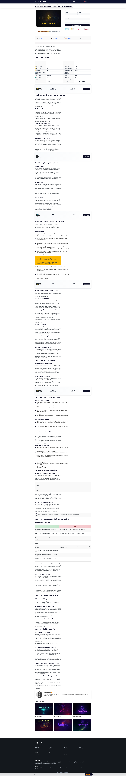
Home (64, 1)
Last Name (79, 12)
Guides (68, 1)
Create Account (87, 88)
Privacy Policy (81, 750)
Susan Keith (47, 692)
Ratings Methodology (38, 754)
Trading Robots (66, 748)
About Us (36, 748)
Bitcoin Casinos (66, 754)
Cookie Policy (81, 752)
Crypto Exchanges (67, 750)
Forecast (50, 752)
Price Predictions (74, 1)
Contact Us (36, 750)
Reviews (80, 1)
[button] (90, 1)
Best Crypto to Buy (67, 752)
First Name (66, 12)
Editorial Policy (37, 752)
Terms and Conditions (82, 748)
